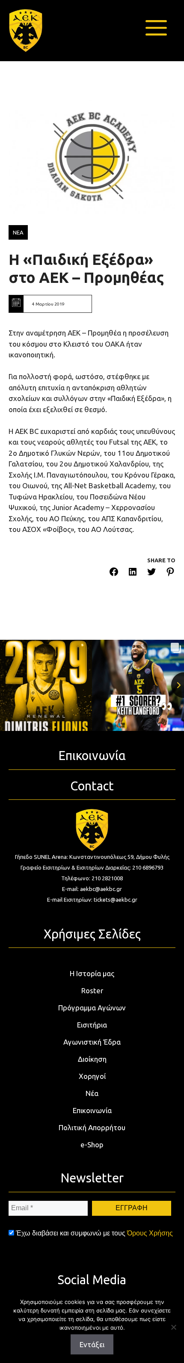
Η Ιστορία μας (92, 973)
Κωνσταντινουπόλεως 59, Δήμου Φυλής (119, 857)
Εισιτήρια (92, 1025)
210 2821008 (107, 878)
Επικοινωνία (92, 1110)
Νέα (92, 1093)
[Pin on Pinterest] (170, 573)
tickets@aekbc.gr (115, 900)
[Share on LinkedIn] (133, 573)
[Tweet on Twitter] (151, 573)
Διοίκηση (92, 1059)
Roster (92, 990)
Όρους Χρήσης (150, 1233)
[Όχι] (173, 1327)
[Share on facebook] (114, 573)
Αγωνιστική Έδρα (92, 1042)
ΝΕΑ (18, 232)
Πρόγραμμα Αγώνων (92, 1008)
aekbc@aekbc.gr (101, 889)
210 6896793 (147, 867)
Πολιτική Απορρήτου (92, 1127)
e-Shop (92, 1144)
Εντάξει (92, 1344)
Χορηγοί (92, 1076)
